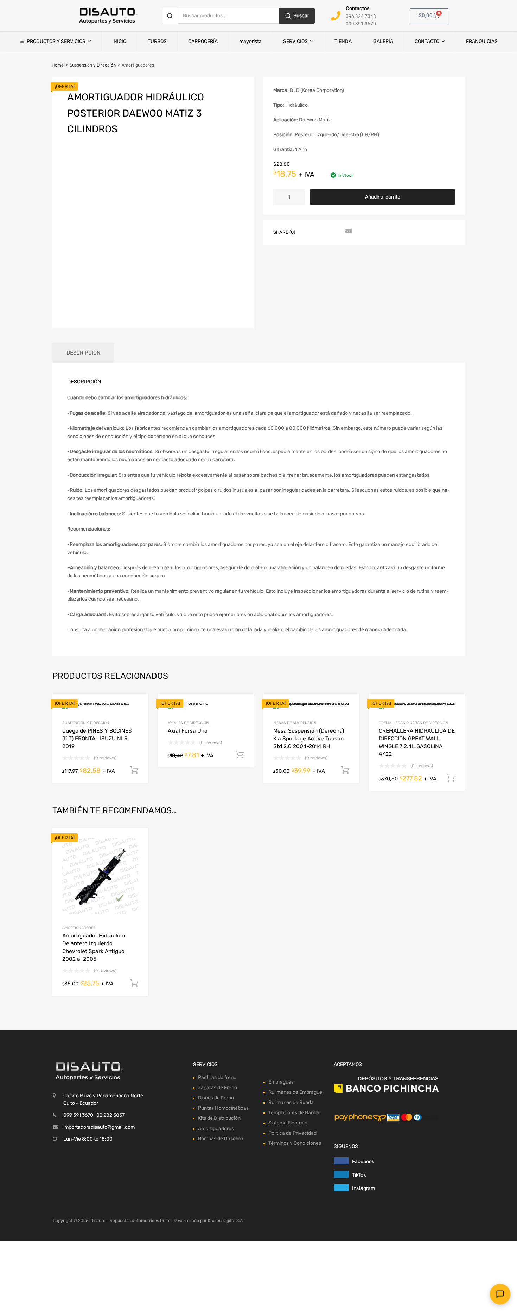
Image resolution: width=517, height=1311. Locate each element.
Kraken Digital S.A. (226, 1220)
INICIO (119, 41)
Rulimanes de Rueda (291, 1102)
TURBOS (157, 41)
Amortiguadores (79, 928)
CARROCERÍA (203, 41)
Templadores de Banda (293, 1113)
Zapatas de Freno (217, 1088)
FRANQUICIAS (482, 41)
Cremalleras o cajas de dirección (413, 723)
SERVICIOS (295, 41)
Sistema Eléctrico (287, 1123)
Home (58, 65)
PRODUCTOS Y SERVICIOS (56, 41)
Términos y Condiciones (294, 1143)
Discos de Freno (216, 1098)
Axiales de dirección (188, 723)
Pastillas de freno (217, 1077)
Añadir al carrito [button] (134, 983)
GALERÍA (383, 41)
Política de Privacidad (292, 1133)
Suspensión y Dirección (93, 65)
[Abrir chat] (500, 1294)
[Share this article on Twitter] (322, 231)
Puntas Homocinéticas (223, 1108)
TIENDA (343, 41)
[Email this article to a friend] (347, 231)
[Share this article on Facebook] (309, 231)
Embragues (281, 1082)
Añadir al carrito (382, 197)
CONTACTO (427, 41)
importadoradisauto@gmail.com (99, 1127)
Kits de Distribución (219, 1118)
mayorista (250, 41)
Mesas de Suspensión (294, 723)
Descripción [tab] (83, 353)
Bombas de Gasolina (220, 1139)
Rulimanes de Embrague (295, 1092)
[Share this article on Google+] (334, 231)
